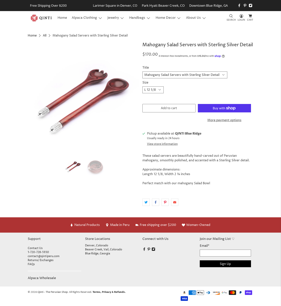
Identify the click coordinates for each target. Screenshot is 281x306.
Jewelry (113, 17)
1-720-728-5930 (38, 252)
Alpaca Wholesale (42, 278)
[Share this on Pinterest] (165, 202)
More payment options (224, 120)
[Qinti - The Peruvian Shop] (41, 18)
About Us (193, 17)
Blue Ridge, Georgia (97, 253)
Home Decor (166, 17)
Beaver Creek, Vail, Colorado (103, 249)
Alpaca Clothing (84, 17)
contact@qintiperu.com (43, 256)
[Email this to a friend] (174, 202)
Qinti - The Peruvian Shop (52, 292)
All (44, 35)
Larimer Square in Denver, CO (115, 5)
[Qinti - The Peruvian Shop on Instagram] (250, 5)
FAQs (31, 264)
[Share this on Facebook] (155, 202)
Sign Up (225, 264)
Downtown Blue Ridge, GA (208, 5)
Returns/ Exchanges (41, 260)
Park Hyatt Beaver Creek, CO (163, 5)
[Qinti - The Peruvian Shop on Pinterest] (245, 5)
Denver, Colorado (96, 245)
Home (62, 17)
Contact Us (35, 248)
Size (145, 82)
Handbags (137, 17)
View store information (162, 144)
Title (145, 68)
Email (204, 246)
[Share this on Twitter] (146, 202)
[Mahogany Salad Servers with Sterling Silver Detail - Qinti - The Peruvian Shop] (83, 97)
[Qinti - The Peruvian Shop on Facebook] (239, 5)
